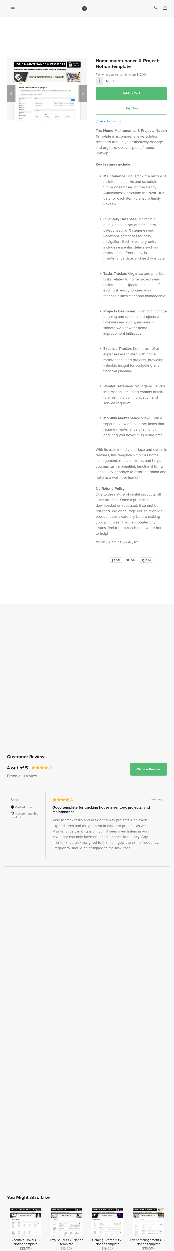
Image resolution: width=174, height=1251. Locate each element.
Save (148, 559)
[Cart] (166, 8)
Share (117, 559)
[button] (11, 93)
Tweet (133, 560)
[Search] (156, 8)
